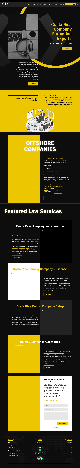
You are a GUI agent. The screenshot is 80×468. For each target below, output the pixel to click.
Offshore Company (58, 193)
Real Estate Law (12, 447)
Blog (71, 452)
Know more (66, 48)
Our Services (40, 447)
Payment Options (40, 442)
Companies (39, 4)
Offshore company (48, 165)
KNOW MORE (33, 83)
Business (56, 4)
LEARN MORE (48, 198)
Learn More (17, 257)
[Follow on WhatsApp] (40, 450)
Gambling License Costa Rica (14, 450)
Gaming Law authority (57, 281)
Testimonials (69, 442)
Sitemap (70, 447)
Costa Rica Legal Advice (13, 455)
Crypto (50, 4)
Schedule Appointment (70, 4)
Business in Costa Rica (13, 448)
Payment (46, 190)
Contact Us (61, 4)
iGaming (44, 4)
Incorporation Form (52, 188)
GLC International (47, 351)
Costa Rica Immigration (13, 445)
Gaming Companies (56, 180)
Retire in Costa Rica (12, 453)
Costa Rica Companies (13, 442)
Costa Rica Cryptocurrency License (15, 444)
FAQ (71, 449)
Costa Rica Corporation (24, 248)
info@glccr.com (42, 453)
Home (29, 4)
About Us (33, 4)
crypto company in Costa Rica (30, 315)
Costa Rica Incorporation (19, 239)
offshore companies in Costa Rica (22, 324)
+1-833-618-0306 (42, 452)
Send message (62, 423)
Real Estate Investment (63, 179)
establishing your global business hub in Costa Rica (54, 353)
